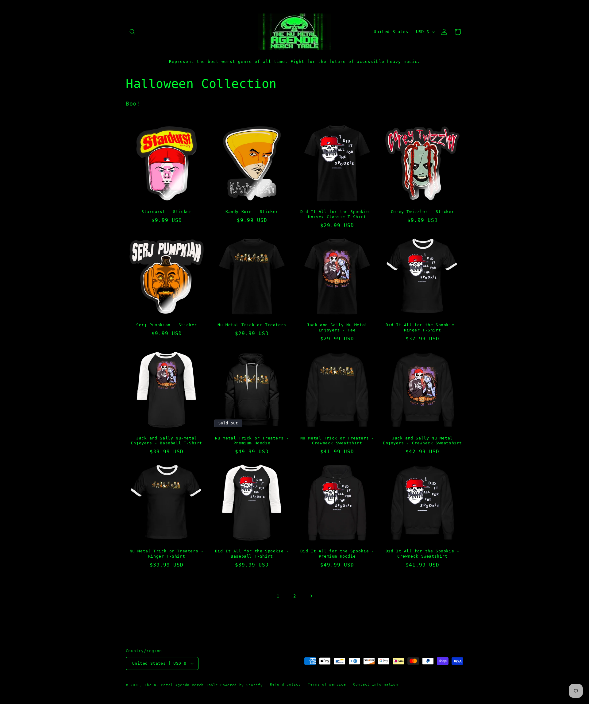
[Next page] (311, 596)
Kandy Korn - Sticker (251, 211)
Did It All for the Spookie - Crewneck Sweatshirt (423, 554)
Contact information (375, 685)
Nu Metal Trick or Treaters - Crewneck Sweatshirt (337, 441)
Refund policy (285, 685)
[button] (132, 32)
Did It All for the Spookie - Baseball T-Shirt (252, 554)
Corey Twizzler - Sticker (422, 211)
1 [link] (278, 596)
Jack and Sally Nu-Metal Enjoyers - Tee (337, 327)
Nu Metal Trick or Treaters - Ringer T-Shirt (167, 554)
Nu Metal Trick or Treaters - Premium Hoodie (252, 441)
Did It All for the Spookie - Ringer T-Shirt (423, 327)
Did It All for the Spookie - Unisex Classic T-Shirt (337, 214)
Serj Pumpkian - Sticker (166, 325)
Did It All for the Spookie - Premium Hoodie (337, 554)
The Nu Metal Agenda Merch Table (181, 685)
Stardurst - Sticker (166, 211)
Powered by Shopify (241, 685)
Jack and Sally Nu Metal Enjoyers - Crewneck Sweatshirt (422, 441)
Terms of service (327, 685)
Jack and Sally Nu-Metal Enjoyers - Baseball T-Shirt (166, 441)
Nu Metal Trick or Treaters (252, 325)
